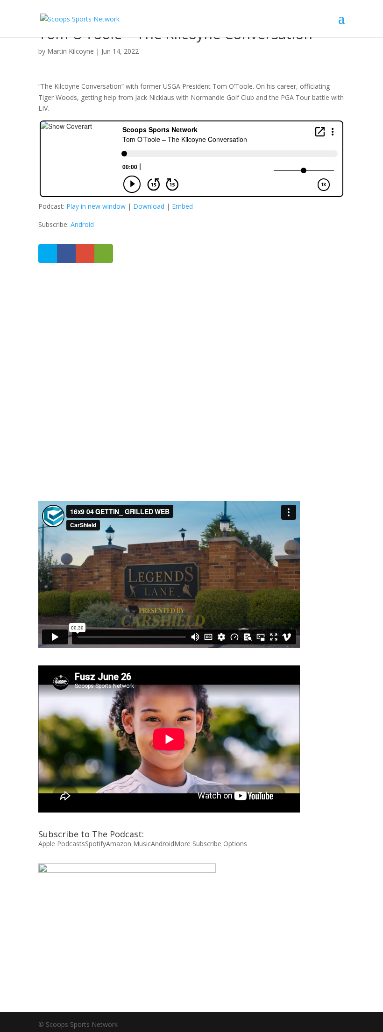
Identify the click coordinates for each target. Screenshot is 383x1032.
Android (82, 224)
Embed (182, 206)
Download (148, 206)
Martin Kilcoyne (70, 51)
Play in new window (96, 206)
